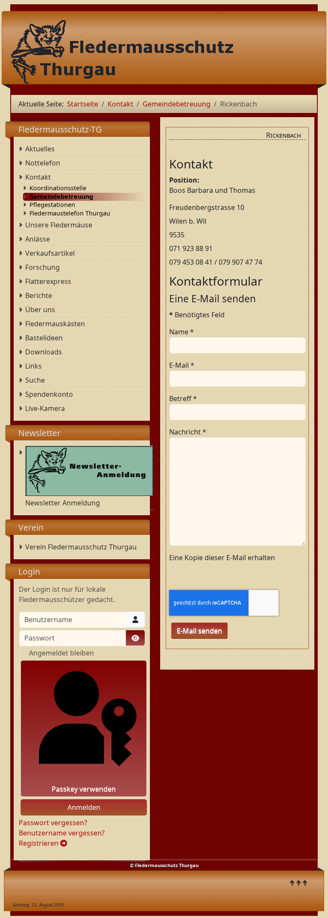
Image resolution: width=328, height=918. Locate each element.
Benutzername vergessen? (62, 833)
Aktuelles (40, 148)
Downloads (43, 352)
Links (33, 366)
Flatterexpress (48, 281)
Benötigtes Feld (197, 314)
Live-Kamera (45, 408)
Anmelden (83, 807)
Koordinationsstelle (57, 188)
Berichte (38, 295)
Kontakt (38, 177)
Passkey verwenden (84, 789)
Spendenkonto (49, 394)
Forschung (42, 267)
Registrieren (39, 843)
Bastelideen (44, 337)
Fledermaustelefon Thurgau (69, 213)
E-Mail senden (199, 630)
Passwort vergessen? (53, 822)
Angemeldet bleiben (61, 653)
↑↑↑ (298, 882)
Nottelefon (42, 163)
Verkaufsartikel (50, 253)
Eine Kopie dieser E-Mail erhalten (222, 557)
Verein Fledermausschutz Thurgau (81, 547)
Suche (35, 380)
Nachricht (187, 432)
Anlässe (37, 239)
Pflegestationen (52, 205)
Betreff (183, 398)
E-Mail (181, 365)
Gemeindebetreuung (61, 197)
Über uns (40, 309)
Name (181, 332)
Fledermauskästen (55, 323)
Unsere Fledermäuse (58, 225)
